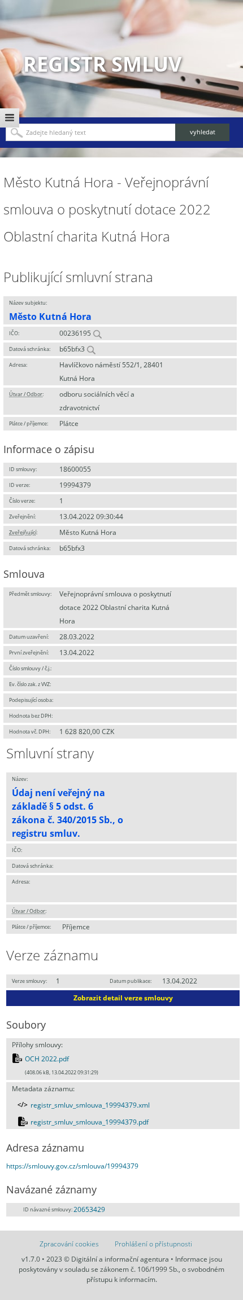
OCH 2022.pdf (47, 1059)
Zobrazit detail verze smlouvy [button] (123, 998)
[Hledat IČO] (97, 333)
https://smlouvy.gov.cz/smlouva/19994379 (72, 1166)
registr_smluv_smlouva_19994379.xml (90, 1105)
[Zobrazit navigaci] (9, 118)
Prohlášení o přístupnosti (153, 1244)
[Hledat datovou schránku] (91, 349)
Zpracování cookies (69, 1244)
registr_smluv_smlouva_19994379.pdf (90, 1122)
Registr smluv (102, 64)
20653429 (89, 1209)
